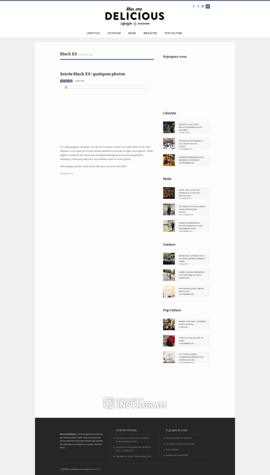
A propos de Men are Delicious (179, 438)
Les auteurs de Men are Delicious (180, 444)
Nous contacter (172, 449)
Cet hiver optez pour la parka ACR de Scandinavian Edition (192, 209)
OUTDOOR (114, 34)
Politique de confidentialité (177, 455)
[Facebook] (193, 6)
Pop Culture (172, 310)
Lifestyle (169, 113)
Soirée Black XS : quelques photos (92, 74)
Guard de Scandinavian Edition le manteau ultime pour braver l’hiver (190, 226)
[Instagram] (203, 6)
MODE (132, 34)
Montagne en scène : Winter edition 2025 (133, 456)
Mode (167, 179)
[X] (198, 6)
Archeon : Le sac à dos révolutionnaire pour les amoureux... (190, 127)
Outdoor (169, 244)
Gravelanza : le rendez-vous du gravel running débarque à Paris (192, 259)
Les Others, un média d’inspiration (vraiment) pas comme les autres (191, 357)
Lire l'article (66, 173)
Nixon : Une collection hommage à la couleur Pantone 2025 (189, 193)
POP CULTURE (173, 34)
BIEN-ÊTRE (150, 34)
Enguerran (94, 469)
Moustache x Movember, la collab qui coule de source (191, 144)
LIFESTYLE (93, 34)
